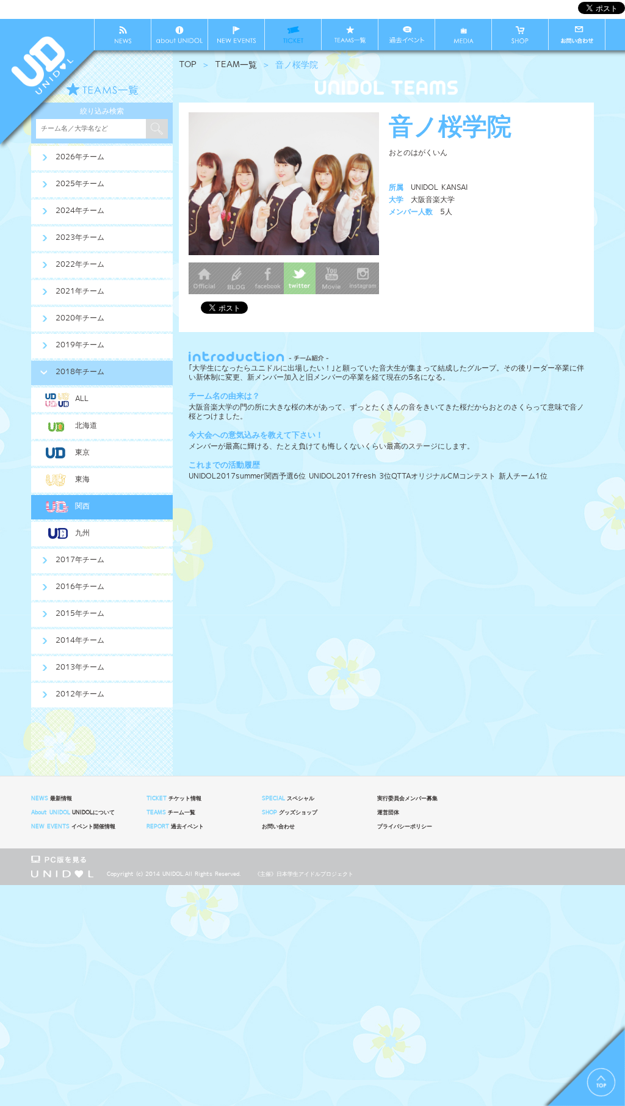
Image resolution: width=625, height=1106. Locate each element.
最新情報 (51, 798)
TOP (188, 65)
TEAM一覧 (236, 65)
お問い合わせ (278, 826)
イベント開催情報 (73, 826)
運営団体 (388, 812)
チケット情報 (173, 798)
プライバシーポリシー (404, 826)
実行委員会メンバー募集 (407, 798)
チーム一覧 (170, 812)
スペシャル (288, 798)
